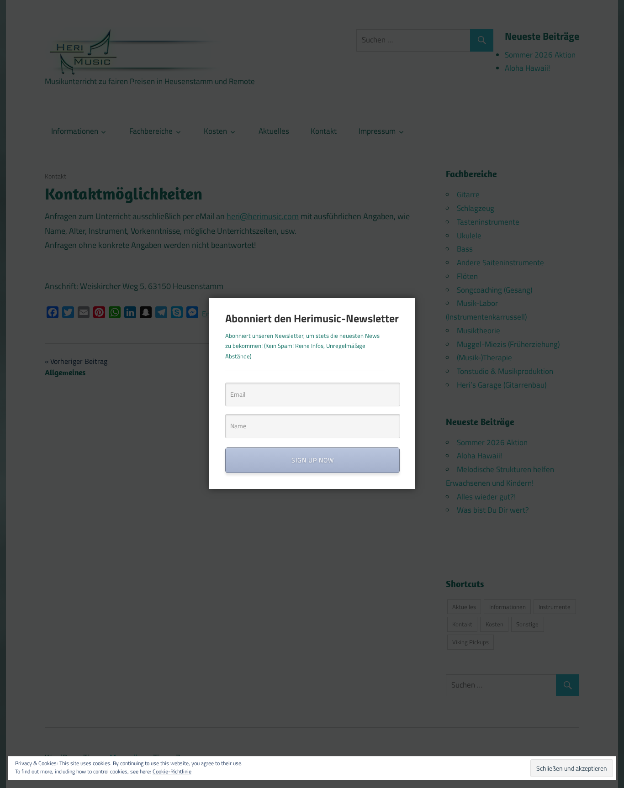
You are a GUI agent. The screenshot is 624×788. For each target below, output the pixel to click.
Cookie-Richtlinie (172, 771)
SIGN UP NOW (312, 460)
